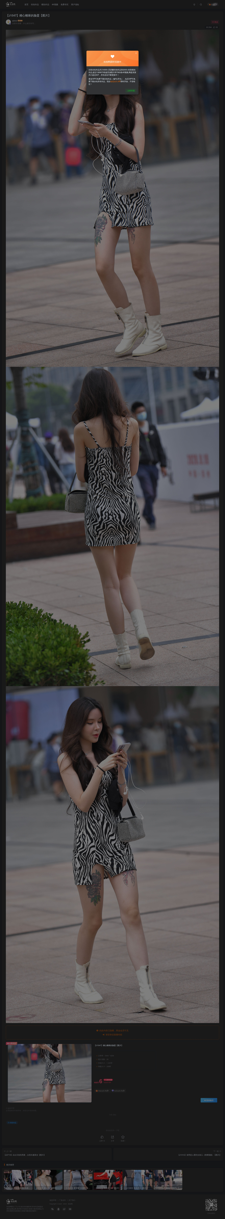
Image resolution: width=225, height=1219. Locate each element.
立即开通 (131, 90)
